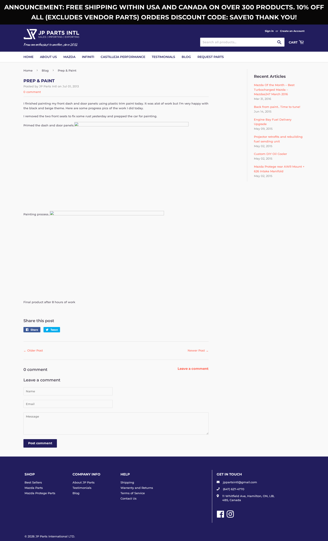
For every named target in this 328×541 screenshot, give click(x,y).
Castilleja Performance (123, 57)
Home (28, 57)
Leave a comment (193, 369)
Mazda (69, 57)
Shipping (127, 482)
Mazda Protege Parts (40, 493)
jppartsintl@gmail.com (240, 482)
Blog (186, 57)
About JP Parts (84, 482)
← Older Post (33, 350)
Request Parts (210, 57)
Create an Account (292, 31)
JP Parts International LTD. (55, 536)
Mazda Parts (34, 488)
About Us (48, 57)
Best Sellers (33, 482)
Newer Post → (198, 350)
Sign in (269, 31)
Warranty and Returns (136, 488)
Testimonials (163, 57)
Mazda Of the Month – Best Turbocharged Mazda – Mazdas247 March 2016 (274, 89)
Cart (294, 42)
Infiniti (88, 57)
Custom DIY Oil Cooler (270, 154)
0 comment (32, 92)
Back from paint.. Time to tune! (277, 107)
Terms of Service (132, 493)
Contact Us (128, 498)
